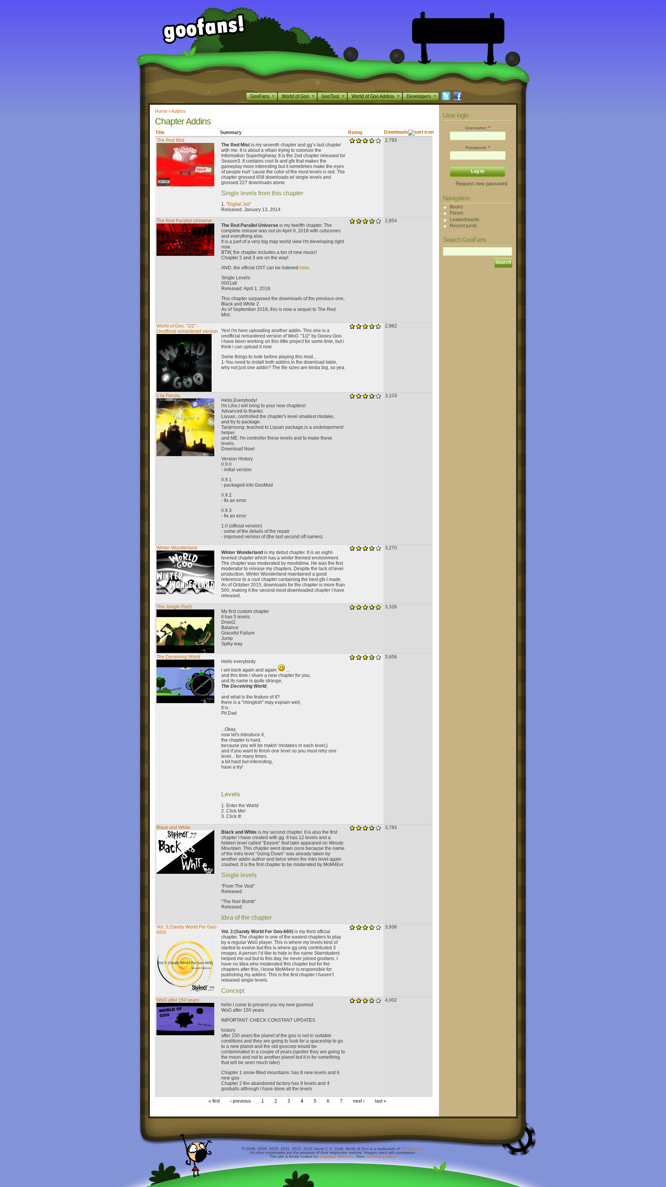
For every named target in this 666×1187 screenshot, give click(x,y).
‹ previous (240, 1101)
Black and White (173, 827)
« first (214, 1101)
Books (456, 207)
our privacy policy (380, 1156)
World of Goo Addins (373, 96)
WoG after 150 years (177, 1000)
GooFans (259, 96)
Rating (355, 132)
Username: (477, 128)
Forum (456, 213)
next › (359, 1101)
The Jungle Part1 (174, 606)
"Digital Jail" (238, 204)
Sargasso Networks (336, 1156)
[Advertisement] (458, 30)
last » (380, 1101)
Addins (178, 111)
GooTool (330, 96)
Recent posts (463, 225)
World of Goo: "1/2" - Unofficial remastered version (187, 328)
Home (161, 111)
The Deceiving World (178, 657)
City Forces (168, 395)
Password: (478, 147)
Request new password (481, 183)
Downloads (396, 132)
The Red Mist (170, 140)
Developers (419, 96)
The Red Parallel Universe (184, 220)
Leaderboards (464, 219)
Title (160, 132)
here (304, 267)
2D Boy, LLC (412, 1149)
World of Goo (295, 96)
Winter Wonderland (176, 548)
